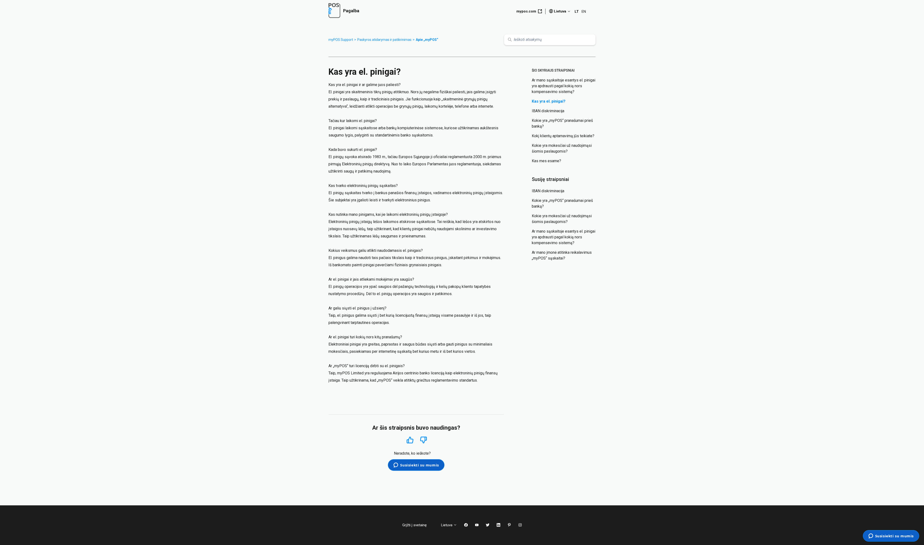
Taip (410, 440)
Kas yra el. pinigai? (548, 101)
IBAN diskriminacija (548, 111)
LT (577, 11)
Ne (423, 440)
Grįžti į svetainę (418, 525)
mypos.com (526, 11)
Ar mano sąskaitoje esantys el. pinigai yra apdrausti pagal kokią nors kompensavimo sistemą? (563, 86)
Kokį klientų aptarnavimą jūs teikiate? (563, 136)
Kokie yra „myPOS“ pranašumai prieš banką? (562, 123)
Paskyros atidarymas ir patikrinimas (384, 40)
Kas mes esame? (546, 161)
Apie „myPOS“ (427, 40)
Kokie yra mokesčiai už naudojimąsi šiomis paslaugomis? (562, 148)
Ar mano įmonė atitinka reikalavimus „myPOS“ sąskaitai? (562, 255)
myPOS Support (340, 40)
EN (584, 11)
